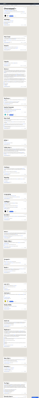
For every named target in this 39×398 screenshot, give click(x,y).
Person (5, 244)
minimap (4, 24)
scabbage (5, 208)
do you (8, 22)
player (6, 119)
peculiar (8, 367)
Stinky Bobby (5, 308)
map (4, 20)
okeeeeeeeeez (7, 289)
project (10, 261)
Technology (12, 5)
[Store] (34, 3)
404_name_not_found (8, 103)
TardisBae (6, 65)
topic (8, 10)
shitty (4, 141)
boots (8, 294)
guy (6, 40)
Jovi (23, 294)
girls (19, 294)
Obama (7, 84)
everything (12, 20)
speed (22, 168)
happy (10, 40)
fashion (13, 367)
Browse (7, 5)
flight (10, 101)
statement (11, 10)
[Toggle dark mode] (35, 3)
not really (7, 361)
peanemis (10, 110)
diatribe (6, 298)
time (8, 331)
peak (20, 109)
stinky (11, 306)
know (9, 22)
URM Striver (7, 86)
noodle (7, 218)
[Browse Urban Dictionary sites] (5, 3)
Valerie (6, 243)
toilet (10, 195)
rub (16, 306)
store (8, 322)
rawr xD (4, 289)
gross (17, 205)
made (7, 262)
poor (24, 99)
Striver (4, 86)
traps (24, 168)
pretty (9, 40)
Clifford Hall (7, 219)
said (16, 234)
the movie (13, 110)
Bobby (8, 307)
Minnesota (5, 216)
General (5, 236)
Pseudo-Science (15, 5)
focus (23, 359)
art (9, 261)
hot (5, 233)
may (6, 334)
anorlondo (7, 308)
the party (12, 262)
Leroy (5, 11)
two (13, 285)
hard (5, 100)
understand (6, 10)
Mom (5, 207)
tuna (5, 218)
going (8, 48)
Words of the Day (4, 5)
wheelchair (7, 244)
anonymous (6, 49)
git (12, 389)
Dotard (4, 49)
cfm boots (5, 298)
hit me (7, 64)
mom (5, 64)
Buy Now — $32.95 (11, 211)
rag (5, 384)
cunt (11, 236)
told (9, 11)
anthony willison (6, 237)
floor (20, 262)
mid (20, 384)
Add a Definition (31, 5)
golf (8, 149)
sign (4, 285)
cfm (8, 297)
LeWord (6, 24)
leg (14, 207)
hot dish (4, 219)
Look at (5, 297)
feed (14, 216)
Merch (25, 13)
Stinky (7, 307)
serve (21, 359)
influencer (5, 243)
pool (23, 152)
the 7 (23, 11)
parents (14, 334)
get (9, 48)
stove (4, 237)
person (14, 195)
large (18, 216)
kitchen (22, 235)
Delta (4, 99)
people (15, 285)
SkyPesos (5, 103)
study (23, 78)
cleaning (21, 152)
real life (8, 179)
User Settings (34, 5)
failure (15, 75)
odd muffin (7, 247)
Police (4, 168)
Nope (6, 153)
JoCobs (6, 208)
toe (4, 384)
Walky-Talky (5, 247)
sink (17, 361)
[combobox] (20, 3)
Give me (5, 110)
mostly (7, 20)
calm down (16, 48)
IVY (15, 81)
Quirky (4, 108)
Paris (12, 101)
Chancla (4, 65)
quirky (15, 109)
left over (7, 261)
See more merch (15, 211)
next (12, 195)
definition (19, 242)
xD (7, 288)
